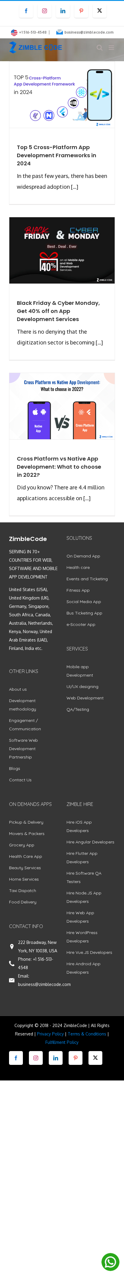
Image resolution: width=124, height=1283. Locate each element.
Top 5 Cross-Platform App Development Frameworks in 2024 (56, 155)
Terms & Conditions (87, 1033)
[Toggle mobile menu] (112, 47)
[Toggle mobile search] (100, 47)
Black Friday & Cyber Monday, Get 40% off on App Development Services (58, 311)
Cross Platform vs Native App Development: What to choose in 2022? (59, 467)
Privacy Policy (50, 1033)
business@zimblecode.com (88, 32)
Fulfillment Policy (62, 1042)
